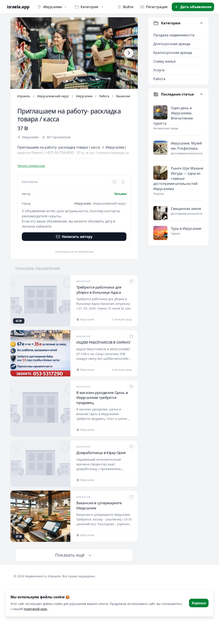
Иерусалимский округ (53, 96)
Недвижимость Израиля (43, 576)
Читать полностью (31, 166)
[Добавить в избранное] (114, 182)
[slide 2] (74, 81)
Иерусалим (52, 6)
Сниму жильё (164, 61)
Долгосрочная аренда (171, 43)
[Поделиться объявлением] (123, 182)
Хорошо (199, 603)
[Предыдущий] (19, 53)
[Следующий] (128, 53)
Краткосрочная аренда (172, 52)
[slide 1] (67, 81)
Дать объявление (196, 6)
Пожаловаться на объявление (74, 252)
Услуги (158, 70)
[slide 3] (81, 81)
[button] (74, 53)
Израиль (23, 96)
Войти (128, 6)
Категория (89, 6)
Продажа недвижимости (173, 35)
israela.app (18, 7)
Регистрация (156, 6)
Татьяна (120, 194)
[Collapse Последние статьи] (201, 94)
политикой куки (36, 609)
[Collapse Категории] (201, 23)
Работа (104, 96)
